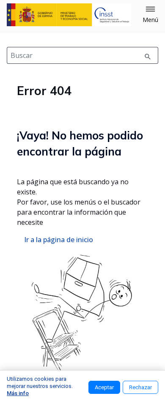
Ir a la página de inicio (58, 239)
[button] (150, 15)
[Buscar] (148, 55)
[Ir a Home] (69, 14)
